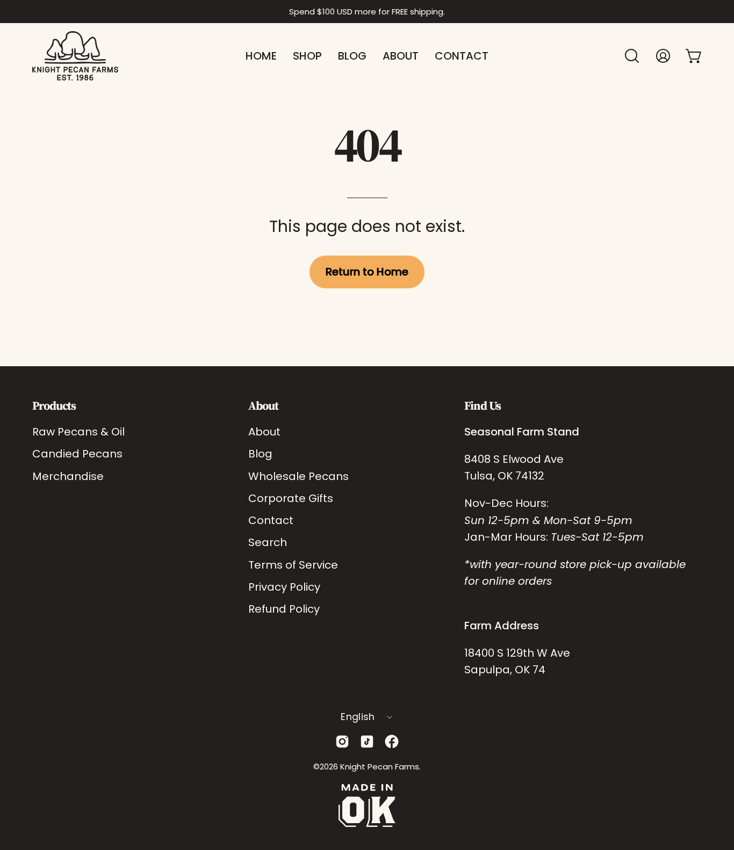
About (263, 405)
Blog (260, 453)
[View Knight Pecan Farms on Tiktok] (367, 741)
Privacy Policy (284, 586)
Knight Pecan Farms (379, 766)
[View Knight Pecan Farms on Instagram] (342, 741)
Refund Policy (284, 608)
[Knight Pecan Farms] (75, 56)
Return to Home (367, 271)
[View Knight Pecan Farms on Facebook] (392, 741)
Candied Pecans (77, 453)
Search (267, 542)
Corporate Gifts (290, 497)
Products (54, 405)
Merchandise (68, 475)
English (358, 716)
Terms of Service (293, 564)
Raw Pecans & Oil (78, 431)
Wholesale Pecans (298, 475)
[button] (632, 56)
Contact (270, 520)
